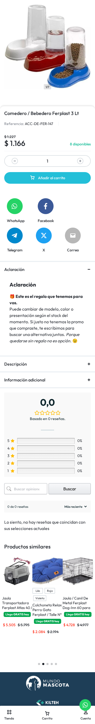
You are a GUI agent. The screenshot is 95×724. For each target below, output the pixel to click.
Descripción (15, 364)
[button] (17, 581)
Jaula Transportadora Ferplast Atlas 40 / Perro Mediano (17, 605)
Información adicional (24, 379)
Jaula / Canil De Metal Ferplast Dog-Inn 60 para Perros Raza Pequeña (76, 608)
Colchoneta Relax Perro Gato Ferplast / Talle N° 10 (47, 612)
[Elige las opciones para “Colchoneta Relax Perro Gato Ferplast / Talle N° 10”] (47, 581)
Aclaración (14, 269)
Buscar (69, 488)
